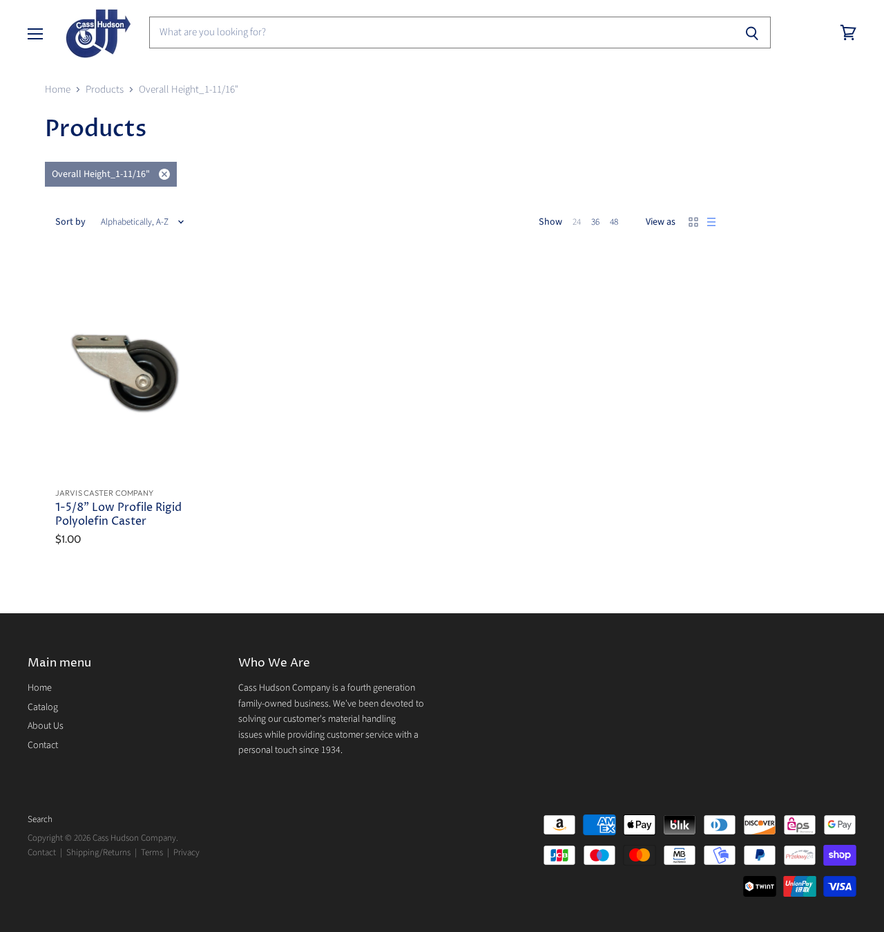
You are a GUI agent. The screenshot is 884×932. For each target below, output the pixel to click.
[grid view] (693, 222)
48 (614, 222)
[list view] (711, 222)
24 (577, 222)
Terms (152, 852)
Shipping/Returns (98, 852)
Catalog (43, 707)
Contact (43, 745)
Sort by (70, 221)
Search (40, 819)
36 (595, 222)
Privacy (186, 852)
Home (57, 89)
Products (105, 89)
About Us (46, 726)
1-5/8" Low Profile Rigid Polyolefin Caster (118, 515)
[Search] (752, 32)
